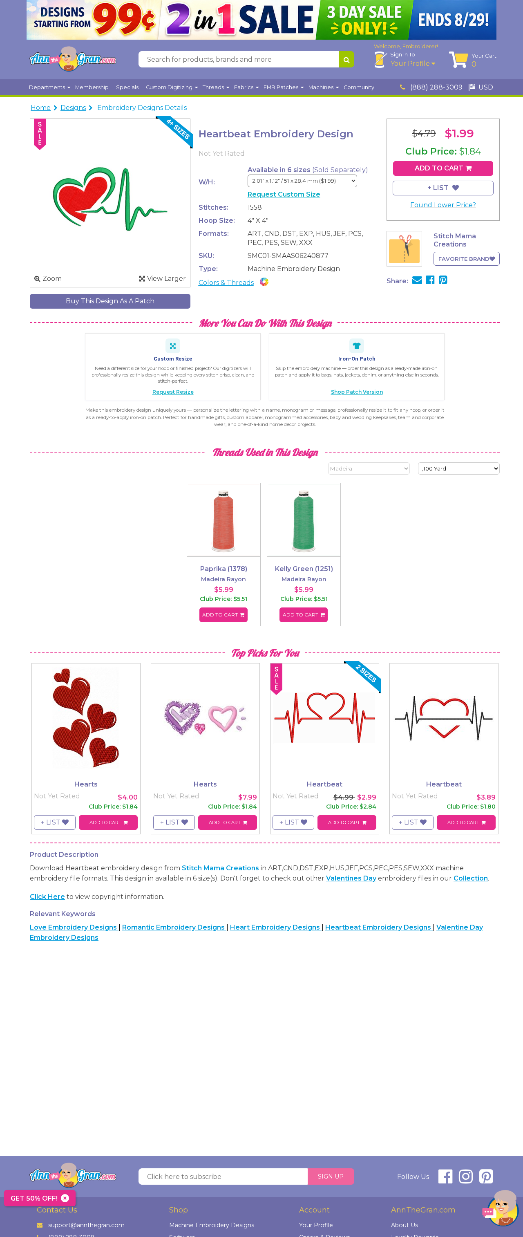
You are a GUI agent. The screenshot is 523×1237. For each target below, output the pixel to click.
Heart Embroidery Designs (276, 927)
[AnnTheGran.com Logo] (73, 59)
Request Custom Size (284, 194)
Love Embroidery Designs (74, 927)
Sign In (402, 54)
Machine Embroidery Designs (211, 1225)
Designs (73, 108)
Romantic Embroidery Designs (174, 927)
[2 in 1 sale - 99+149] (261, 20)
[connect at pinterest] (486, 1180)
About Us (404, 1225)
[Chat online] (500, 1210)
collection (471, 878)
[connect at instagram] (466, 1180)
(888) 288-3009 (436, 87)
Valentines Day (351, 878)
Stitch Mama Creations (220, 868)
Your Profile (411, 63)
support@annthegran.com (86, 1225)
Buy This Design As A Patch (110, 301)
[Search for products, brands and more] (346, 59)
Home (41, 108)
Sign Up (331, 1176)
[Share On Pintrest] (443, 281)
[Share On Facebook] (430, 281)
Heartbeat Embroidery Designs (379, 927)
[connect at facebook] (445, 1180)
